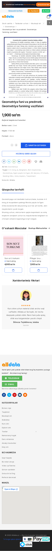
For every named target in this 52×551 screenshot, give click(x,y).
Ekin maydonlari (34, 170)
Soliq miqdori (20, 176)
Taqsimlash (31, 176)
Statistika (5, 420)
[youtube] (20, 395)
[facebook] (4, 395)
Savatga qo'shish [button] (13, 270)
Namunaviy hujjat (9, 435)
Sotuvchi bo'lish (43, 4)
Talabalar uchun (22, 23)
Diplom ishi (6, 428)
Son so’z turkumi (12, 258)
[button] (49, 22)
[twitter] (9, 395)
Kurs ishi (5, 424)
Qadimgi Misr (8, 176)
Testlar (5, 432)
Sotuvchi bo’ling (8, 473)
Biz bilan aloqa (8, 462)
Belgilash (23, 170)
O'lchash (44, 173)
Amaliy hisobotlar (9, 443)
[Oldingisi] (44, 23)
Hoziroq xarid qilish (26, 154)
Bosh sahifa (7, 23)
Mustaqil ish (36, 23)
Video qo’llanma (8, 466)
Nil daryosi (35, 173)
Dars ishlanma (8, 439)
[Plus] (16, 145)
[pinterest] (25, 395)
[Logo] (8, 16)
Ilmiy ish (5, 447)
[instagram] (14, 395)
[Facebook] (4, 161)
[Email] (24, 161)
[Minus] (12, 145)
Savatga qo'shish (37, 145)
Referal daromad (9, 477)
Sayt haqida (7, 458)
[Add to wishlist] (36, 161)
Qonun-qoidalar (8, 470)
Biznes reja (6, 408)
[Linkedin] (19, 161)
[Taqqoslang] (41, 161)
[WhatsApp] (14, 161)
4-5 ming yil (13, 170)
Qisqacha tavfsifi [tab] (13, 189)
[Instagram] (29, 161)
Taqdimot (6, 412)
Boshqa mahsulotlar (38, 228)
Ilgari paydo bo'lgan (21, 173)
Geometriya (10, 27)
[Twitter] (9, 161)
